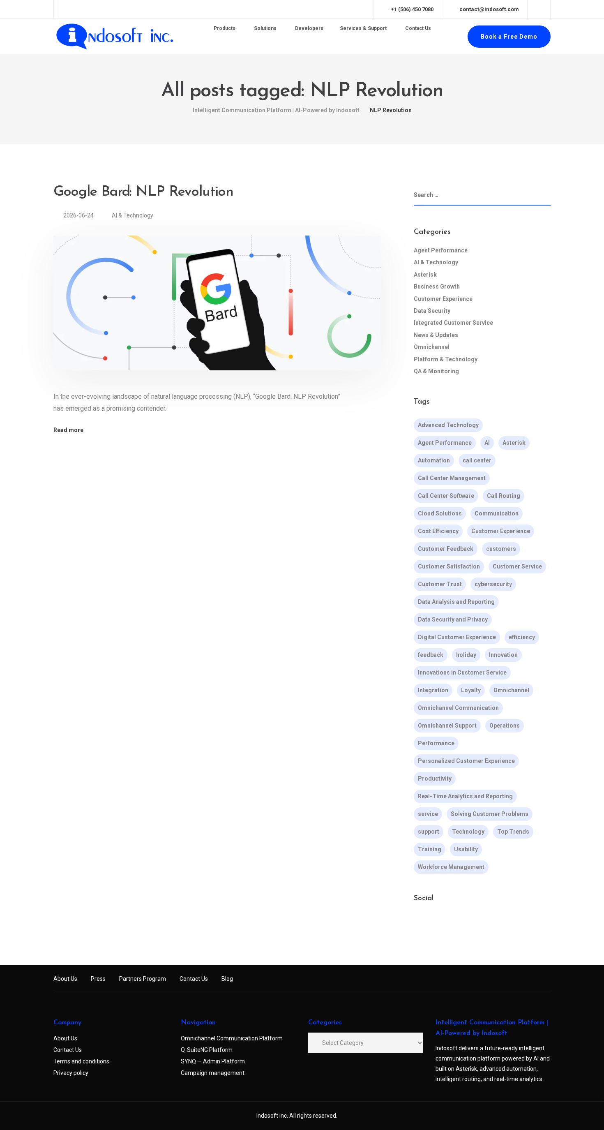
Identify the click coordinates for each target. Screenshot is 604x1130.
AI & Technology (132, 215)
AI (487, 442)
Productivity (435, 778)
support (428, 831)
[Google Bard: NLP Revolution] (217, 313)
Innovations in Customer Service (462, 672)
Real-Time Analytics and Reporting (465, 796)
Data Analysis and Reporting (456, 602)
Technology (468, 831)
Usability (466, 849)
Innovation (503, 655)
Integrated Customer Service (453, 322)
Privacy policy (70, 1073)
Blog (227, 978)
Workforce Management (451, 867)
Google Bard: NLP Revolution (143, 192)
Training (429, 849)
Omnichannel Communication (458, 708)
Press (98, 978)
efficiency (522, 637)
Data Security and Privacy (453, 619)
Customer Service (517, 566)
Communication (497, 513)
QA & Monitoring (436, 371)
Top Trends (513, 831)
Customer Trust (440, 584)
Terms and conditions (81, 1061)
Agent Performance (441, 250)
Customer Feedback (445, 548)
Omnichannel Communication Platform (232, 1038)
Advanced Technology (448, 425)
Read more (68, 430)
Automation (434, 460)
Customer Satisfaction (449, 566)
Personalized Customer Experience (466, 761)
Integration (433, 690)
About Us (65, 978)
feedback (430, 655)
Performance (436, 743)
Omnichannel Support (447, 725)
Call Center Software (446, 495)
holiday (466, 655)
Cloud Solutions (440, 513)
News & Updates (436, 335)
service (428, 814)
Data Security (432, 310)
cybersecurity (493, 584)
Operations (504, 725)
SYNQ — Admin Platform (213, 1061)
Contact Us (194, 978)
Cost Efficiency (438, 531)
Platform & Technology (445, 359)
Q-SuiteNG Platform (207, 1050)
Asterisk (425, 274)
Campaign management (212, 1073)
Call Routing (503, 495)
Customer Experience (443, 299)
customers (501, 548)
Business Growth (437, 286)
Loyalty (471, 690)
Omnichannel (432, 347)
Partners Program (142, 978)
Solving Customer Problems (489, 814)
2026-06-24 (79, 215)
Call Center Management (452, 478)
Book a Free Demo (509, 36)
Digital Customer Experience (457, 637)
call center (477, 460)
